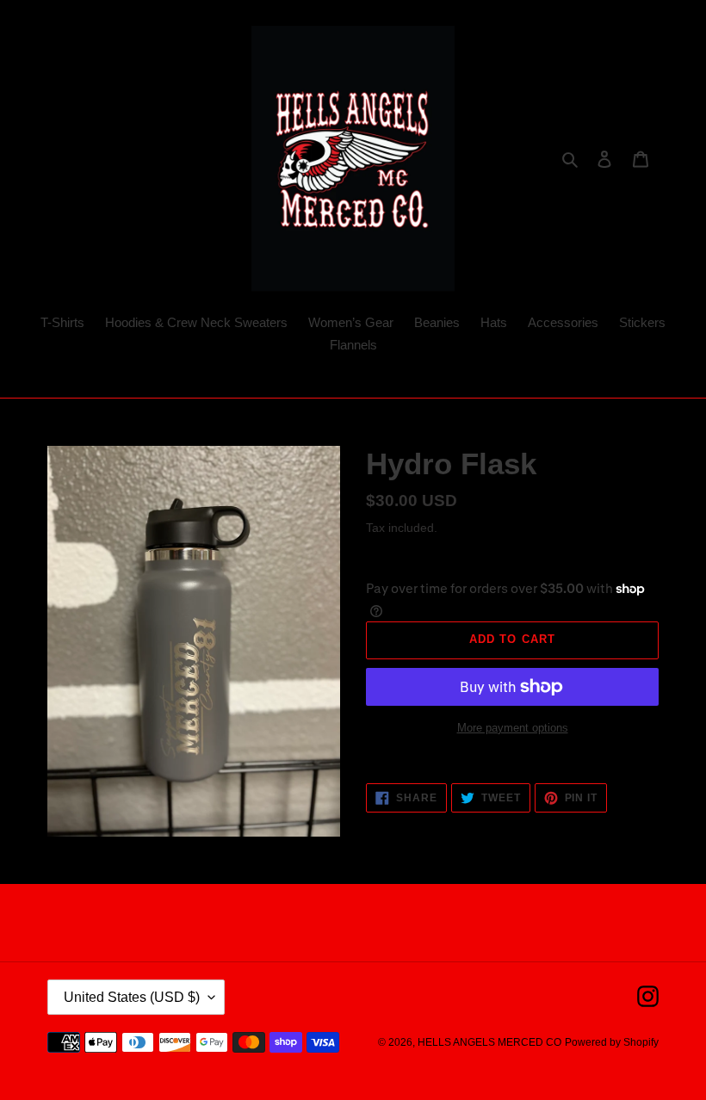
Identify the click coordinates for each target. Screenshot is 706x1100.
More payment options (512, 727)
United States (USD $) (132, 997)
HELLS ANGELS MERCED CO (489, 1042)
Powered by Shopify (612, 1042)
